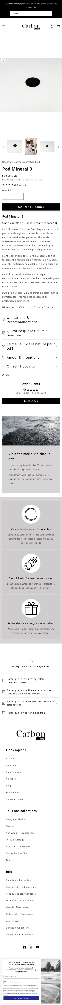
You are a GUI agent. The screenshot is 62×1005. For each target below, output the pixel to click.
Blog (8, 785)
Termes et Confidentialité (20, 900)
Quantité (6, 190)
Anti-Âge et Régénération (20, 832)
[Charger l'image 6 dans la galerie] (14, 146)
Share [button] (8, 375)
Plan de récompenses (17, 907)
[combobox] (6, 982)
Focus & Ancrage (15, 839)
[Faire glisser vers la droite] (58, 147)
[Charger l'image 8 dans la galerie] (47, 146)
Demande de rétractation (20, 934)
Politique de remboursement (21, 887)
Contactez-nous (14, 799)
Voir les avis (12, 921)
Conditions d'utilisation (18, 880)
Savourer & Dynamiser (18, 846)
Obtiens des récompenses (20, 914)
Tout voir (10, 860)
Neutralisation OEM (17, 853)
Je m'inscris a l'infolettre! (21, 998)
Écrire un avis (31, 401)
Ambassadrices (14, 772)
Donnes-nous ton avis (18, 927)
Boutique (11, 765)
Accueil (10, 758)
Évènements (12, 792)
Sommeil (10, 826)
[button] (3, 26)
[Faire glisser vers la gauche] (3, 147)
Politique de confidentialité (21, 893)
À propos (11, 778)
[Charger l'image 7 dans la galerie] (31, 146)
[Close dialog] (59, 961)
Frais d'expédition (9, 180)
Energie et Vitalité (16, 819)
